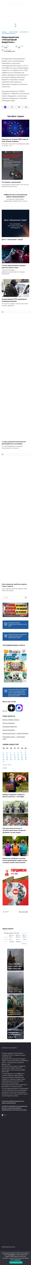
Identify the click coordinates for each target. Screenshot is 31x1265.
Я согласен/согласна (16, 1262)
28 (18, 759)
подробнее (12, 1254)
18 (7, 757)
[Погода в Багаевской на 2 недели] (23, 911)
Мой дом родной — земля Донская (15, 733)
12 (10, 755)
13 (14, 755)
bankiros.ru (24, 943)
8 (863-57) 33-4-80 (15, 16)
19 (10, 757)
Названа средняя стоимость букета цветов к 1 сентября (14, 795)
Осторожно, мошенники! (11, 182)
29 (22, 759)
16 (25, 755)
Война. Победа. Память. (11, 720)
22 (22, 757)
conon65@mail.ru (15, 20)
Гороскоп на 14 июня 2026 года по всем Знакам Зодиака (15, 140)
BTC (25, 935)
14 (18, 755)
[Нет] (29, 1258)
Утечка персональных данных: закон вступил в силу (14, 266)
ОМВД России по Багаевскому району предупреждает (15, 196)
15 (21, 755)
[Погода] (6, 911)
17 (3, 757)
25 (7, 759)
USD (12, 935)
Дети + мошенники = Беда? (12, 239)
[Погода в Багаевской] (15, 910)
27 (15, 759)
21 (18, 757)
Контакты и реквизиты (9, 1048)
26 (11, 759)
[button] (5, 107)
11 (6, 755)
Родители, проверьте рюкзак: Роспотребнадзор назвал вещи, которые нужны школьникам (15, 860)
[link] (15, 24)
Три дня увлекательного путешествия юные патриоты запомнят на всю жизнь (14, 830)
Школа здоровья (9, 730)
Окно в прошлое (9, 723)
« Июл (5, 768)
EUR (19, 935)
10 (3, 755)
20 (15, 757)
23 (26, 757)
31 (3, 761)
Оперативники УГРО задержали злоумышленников (14, 300)
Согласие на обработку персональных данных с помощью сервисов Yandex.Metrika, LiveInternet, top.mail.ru (14, 1108)
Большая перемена (10, 726)
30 (26, 759)
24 (3, 759)
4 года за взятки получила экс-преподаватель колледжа (14, 443)
